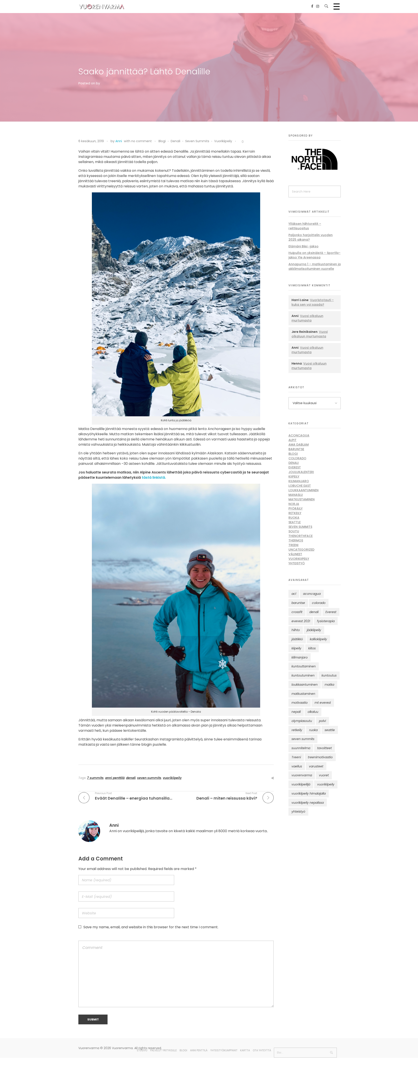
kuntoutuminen (303, 675)
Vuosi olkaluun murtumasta (307, 318)
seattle (330, 730)
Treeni (293, 545)
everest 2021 (301, 621)
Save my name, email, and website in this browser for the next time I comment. (150, 927)
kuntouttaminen (304, 666)
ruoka (313, 730)
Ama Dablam (298, 444)
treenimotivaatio (320, 757)
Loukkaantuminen (303, 490)
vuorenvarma (302, 775)
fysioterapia (326, 621)
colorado (318, 603)
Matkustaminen (301, 499)
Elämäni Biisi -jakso (303, 246)
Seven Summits (197, 141)
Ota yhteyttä (262, 1050)
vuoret (324, 775)
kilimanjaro (300, 657)
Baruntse (296, 449)
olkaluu (313, 712)
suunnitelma (301, 748)
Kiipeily (293, 476)
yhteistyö (298, 811)
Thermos (295, 540)
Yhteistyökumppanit (224, 1050)
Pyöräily (295, 508)
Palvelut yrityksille (163, 1050)
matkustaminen (303, 694)
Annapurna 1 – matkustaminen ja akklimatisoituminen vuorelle (314, 266)
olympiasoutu (302, 721)
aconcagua (312, 594)
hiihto (296, 630)
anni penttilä (115, 778)
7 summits (95, 778)
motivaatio (300, 702)
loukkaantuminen (305, 684)
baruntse (298, 603)
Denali (175, 141)
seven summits (149, 778)
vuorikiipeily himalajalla (309, 793)
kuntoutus (329, 675)
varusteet (316, 766)
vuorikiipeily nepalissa (308, 802)
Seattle (294, 522)
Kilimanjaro (298, 481)
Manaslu (295, 495)
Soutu (293, 531)
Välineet (295, 554)
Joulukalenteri (301, 472)
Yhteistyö (296, 563)
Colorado (297, 458)
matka (329, 684)
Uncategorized (301, 549)
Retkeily (294, 513)
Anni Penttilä (198, 1050)
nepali (296, 712)
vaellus (297, 766)
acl (294, 594)
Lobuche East (299, 485)
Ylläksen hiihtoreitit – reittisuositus (304, 226)
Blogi (162, 141)
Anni (118, 141)
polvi (322, 721)
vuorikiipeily (172, 778)
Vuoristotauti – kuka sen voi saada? (313, 302)
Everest (294, 467)
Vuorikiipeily (223, 141)
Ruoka (293, 517)
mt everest (323, 702)
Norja (293, 504)
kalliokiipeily (318, 639)
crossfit (297, 612)
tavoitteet (324, 748)
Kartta (245, 1050)
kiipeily (296, 648)
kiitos (312, 648)
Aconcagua (298, 435)
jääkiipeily (314, 630)
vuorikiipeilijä (301, 784)
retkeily (297, 730)
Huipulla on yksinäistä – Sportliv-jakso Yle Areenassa (314, 255)
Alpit (292, 440)
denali (131, 778)
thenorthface (300, 536)
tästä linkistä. (154, 477)
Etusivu (142, 1050)
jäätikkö (297, 639)
